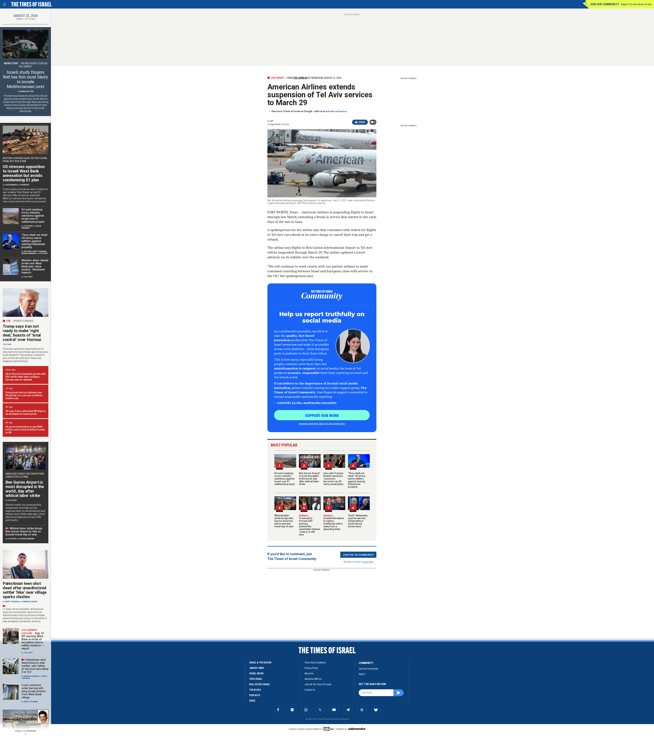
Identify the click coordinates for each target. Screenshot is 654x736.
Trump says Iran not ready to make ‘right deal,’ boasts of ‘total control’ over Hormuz (22, 333)
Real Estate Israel (259, 684)
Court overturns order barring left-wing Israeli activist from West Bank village (33, 691)
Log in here (368, 561)
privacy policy (311, 668)
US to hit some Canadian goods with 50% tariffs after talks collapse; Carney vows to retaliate (25, 377)
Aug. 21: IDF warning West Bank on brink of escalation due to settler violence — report (33, 641)
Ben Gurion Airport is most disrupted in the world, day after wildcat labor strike (309, 478)
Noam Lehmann (28, 253)
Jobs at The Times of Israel (318, 684)
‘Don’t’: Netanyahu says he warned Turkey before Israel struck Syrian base (358, 521)
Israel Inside (256, 673)
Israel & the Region (260, 662)
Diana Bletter (26, 91)
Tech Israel (255, 679)
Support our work (322, 415)
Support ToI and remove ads (636, 4)
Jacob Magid (11, 185)
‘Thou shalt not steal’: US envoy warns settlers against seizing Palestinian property (356, 480)
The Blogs (255, 689)
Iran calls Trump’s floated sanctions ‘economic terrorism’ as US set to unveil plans (333, 478)
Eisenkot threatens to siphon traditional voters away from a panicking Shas (333, 522)
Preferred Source (337, 111)
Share (362, 122)
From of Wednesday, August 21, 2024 (314, 78)
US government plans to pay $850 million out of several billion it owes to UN (25, 429)
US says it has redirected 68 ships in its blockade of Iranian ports (25, 412)
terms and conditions (315, 662)
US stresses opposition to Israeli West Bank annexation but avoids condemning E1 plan (24, 173)
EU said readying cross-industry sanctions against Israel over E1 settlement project (284, 478)
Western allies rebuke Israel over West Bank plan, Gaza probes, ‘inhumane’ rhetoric (34, 266)
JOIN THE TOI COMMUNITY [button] (358, 554)
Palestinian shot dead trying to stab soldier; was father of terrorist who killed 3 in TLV (34, 666)
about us (309, 673)
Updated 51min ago (23, 321)
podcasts (254, 695)
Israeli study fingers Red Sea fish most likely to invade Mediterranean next (25, 79)
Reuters (28, 251)
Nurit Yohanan (39, 251)
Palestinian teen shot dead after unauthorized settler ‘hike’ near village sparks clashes (24, 590)
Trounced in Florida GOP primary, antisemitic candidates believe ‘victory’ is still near (309, 525)
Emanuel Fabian (30, 602)
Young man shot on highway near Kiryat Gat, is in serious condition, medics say (24, 395)
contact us (310, 689)
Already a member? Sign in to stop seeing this (322, 423)
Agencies (25, 185)
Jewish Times (256, 668)
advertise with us (313, 679)
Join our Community (604, 4)
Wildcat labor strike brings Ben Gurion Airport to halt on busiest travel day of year (284, 521)
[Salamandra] (356, 728)
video (252, 700)
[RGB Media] (329, 729)
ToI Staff (28, 226)
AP (271, 121)
